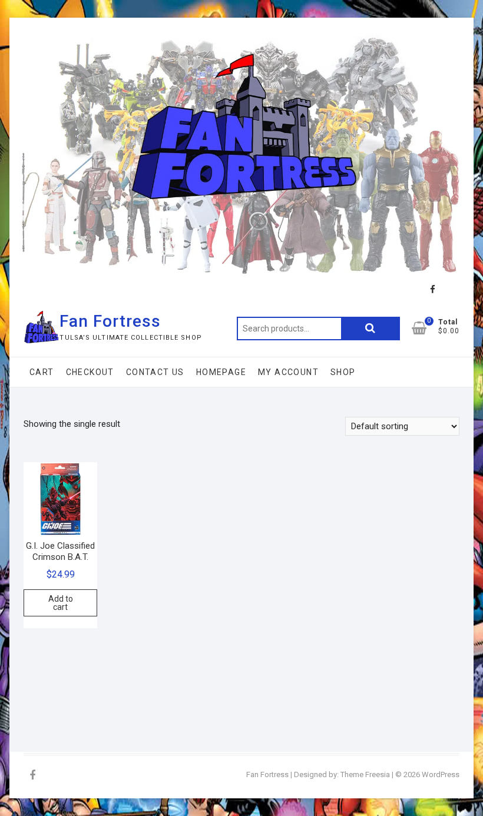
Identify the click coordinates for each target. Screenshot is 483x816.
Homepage (221, 372)
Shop (343, 372)
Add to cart (60, 603)
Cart (41, 372)
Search (370, 328)
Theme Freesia (365, 774)
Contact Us (155, 372)
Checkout (90, 372)
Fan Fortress (110, 321)
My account (288, 372)
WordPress (440, 774)
